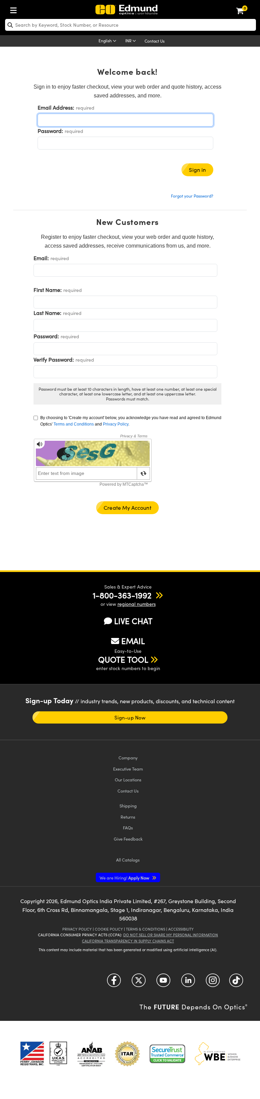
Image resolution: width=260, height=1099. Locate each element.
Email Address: (56, 107)
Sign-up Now (130, 717)
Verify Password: (54, 359)
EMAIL (133, 640)
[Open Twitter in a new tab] (138, 982)
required (85, 108)
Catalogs (128, 860)
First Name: (48, 289)
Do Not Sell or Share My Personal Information (170, 934)
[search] (130, 25)
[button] (122, 595)
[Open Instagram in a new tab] (212, 982)
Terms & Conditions (145, 929)
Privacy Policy (115, 424)
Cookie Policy (109, 929)
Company (127, 757)
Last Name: (47, 312)
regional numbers (136, 604)
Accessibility (181, 929)
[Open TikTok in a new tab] (236, 982)
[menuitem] (15, 9)
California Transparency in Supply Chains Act (128, 940)
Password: (50, 130)
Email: (41, 257)
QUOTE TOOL (123, 659)
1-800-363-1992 (122, 595)
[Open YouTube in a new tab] (163, 982)
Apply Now (125, 877)
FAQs (128, 827)
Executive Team (128, 769)
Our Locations (128, 779)
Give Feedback (128, 839)
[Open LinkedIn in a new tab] (188, 982)
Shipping (128, 805)
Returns (128, 817)
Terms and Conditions (73, 424)
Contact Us (155, 41)
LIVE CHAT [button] (133, 621)
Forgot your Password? (192, 196)
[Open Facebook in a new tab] (114, 982)
